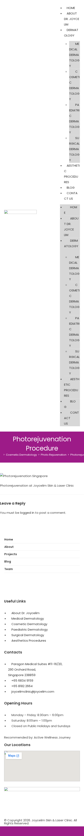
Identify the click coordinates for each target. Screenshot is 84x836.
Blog (7, 561)
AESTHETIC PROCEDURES (71, 387)
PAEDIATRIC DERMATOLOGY (74, 118)
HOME (71, 8)
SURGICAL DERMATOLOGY (74, 149)
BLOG (71, 187)
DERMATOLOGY (71, 243)
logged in (27, 512)
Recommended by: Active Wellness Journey (37, 737)
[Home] (1, 455)
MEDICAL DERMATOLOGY (74, 55)
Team (8, 569)
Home (8, 539)
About (9, 547)
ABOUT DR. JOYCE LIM (71, 19)
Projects (10, 554)
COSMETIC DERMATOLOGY (74, 85)
